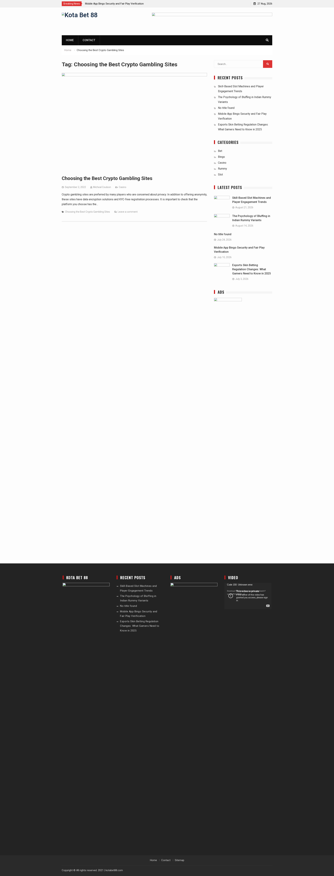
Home (70, 40)
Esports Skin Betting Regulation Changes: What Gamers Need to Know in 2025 (251, 269)
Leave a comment (128, 211)
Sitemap (179, 860)
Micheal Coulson (102, 187)
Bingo (221, 156)
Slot (220, 174)
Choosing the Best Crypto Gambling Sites (107, 178)
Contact (89, 40)
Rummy (222, 168)
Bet (220, 151)
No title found (226, 108)
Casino (122, 187)
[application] (247, 596)
